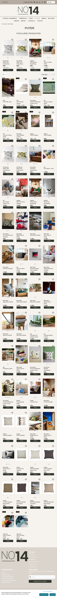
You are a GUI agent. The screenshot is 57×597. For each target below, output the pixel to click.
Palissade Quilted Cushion (48, 336)
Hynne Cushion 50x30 (7, 536)
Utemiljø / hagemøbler (10, 18)
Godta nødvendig (44, 594)
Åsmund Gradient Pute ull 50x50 (34, 269)
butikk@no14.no (33, 566)
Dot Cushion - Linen (49, 168)
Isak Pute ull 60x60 (21, 335)
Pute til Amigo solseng (20, 102)
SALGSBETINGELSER (7, 576)
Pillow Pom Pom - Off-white (21, 202)
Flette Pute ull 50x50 (35, 235)
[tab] (26, 70)
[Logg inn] (34, 2)
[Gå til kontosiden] (39, 2)
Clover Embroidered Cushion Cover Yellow (35, 369)
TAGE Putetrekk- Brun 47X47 (48, 469)
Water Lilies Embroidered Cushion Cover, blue (8, 63)
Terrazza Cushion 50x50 (7, 136)
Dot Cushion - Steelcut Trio (6, 202)
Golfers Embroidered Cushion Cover (35, 102)
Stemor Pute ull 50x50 (20, 369)
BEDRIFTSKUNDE (6, 582)
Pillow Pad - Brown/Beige (47, 202)
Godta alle (52, 594)
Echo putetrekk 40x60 (20, 402)
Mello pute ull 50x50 (35, 302)
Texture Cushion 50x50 (48, 63)
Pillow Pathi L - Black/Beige (34, 63)
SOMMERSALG (23, 18)
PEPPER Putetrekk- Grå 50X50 (35, 502)
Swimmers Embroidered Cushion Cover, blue (35, 169)
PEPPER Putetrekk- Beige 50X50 (49, 502)
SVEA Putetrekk (34, 135)
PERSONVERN (6, 574)
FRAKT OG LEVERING (7, 578)
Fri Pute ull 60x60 (48, 402)
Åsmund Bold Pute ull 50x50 (48, 269)
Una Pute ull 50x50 (7, 268)
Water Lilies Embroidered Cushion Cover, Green (20, 63)
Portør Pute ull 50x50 (6, 469)
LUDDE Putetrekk (7, 435)
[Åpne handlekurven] (44, 2)
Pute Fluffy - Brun (7, 101)
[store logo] (28, 10)
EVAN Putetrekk (21, 435)
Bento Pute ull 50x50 (47, 302)
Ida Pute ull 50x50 (7, 335)
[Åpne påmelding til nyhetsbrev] (37, 2)
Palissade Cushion (7, 368)
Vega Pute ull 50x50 (8, 302)
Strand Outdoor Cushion (20, 136)
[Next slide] (53, 55)
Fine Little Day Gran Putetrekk (8, 236)
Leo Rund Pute (34, 402)
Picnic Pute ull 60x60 (47, 236)
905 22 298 (33, 564)
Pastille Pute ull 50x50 (34, 436)
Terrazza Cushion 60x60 (48, 102)
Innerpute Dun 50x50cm (20, 469)
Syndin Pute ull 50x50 (47, 436)
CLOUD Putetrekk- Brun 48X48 (21, 502)
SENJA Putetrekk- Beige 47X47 (34, 469)
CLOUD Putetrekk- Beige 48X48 (7, 502)
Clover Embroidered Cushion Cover (8, 402)
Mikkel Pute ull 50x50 (20, 236)
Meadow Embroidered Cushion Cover (47, 369)
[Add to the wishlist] (12, 39)
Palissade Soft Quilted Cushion (34, 336)
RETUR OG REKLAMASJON (9, 580)
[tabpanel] (8, 55)
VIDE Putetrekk (47, 135)
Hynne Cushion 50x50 (20, 536)
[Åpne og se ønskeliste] (42, 2)
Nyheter (40, 20)
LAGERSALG (31, 20)
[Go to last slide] (4, 55)
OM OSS (4, 573)
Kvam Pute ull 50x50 (22, 302)
